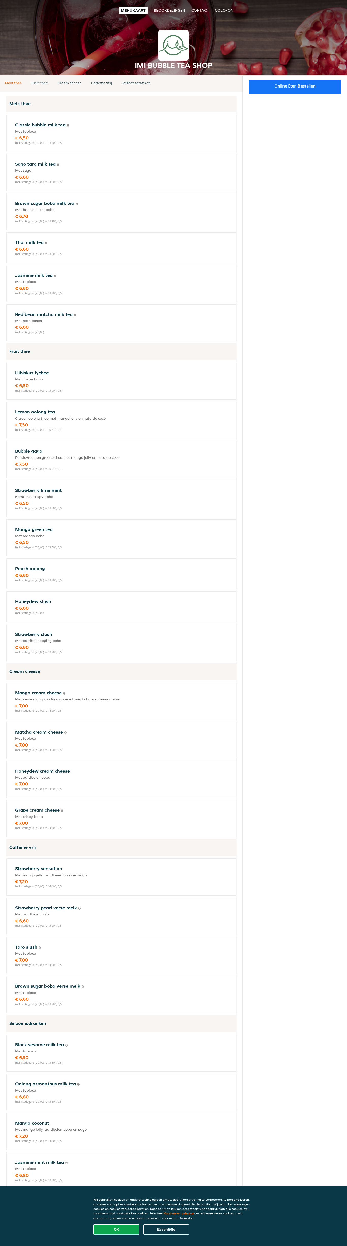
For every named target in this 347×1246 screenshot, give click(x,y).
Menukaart (133, 10)
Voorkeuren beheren (179, 1213)
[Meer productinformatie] (68, 125)
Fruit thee (39, 83)
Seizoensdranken (136, 83)
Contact (200, 10)
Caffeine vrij (101, 83)
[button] (235, 83)
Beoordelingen (169, 10)
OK (116, 1229)
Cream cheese (70, 83)
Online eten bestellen (295, 86)
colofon (224, 10)
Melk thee (13, 83)
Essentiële (166, 1229)
